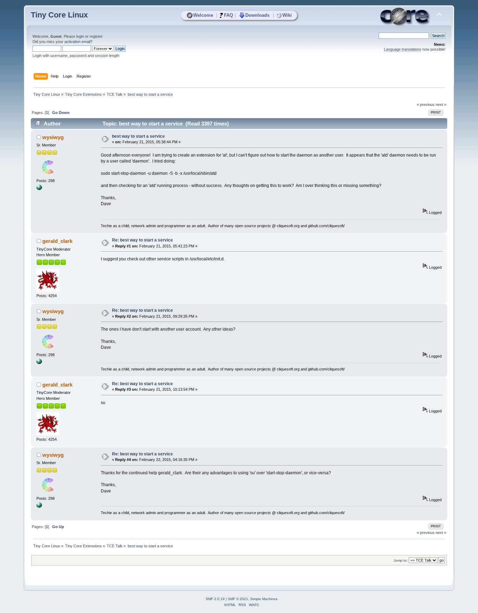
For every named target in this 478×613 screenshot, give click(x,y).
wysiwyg (53, 137)
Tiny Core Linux (59, 14)
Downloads (257, 15)
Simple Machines (263, 599)
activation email (77, 41)
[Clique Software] (39, 189)
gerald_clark (57, 241)
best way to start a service (138, 136)
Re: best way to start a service (142, 240)
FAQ (228, 15)
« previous (426, 104)
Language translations (402, 49)
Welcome (203, 15)
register (96, 36)
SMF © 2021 (238, 599)
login (80, 36)
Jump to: (401, 560)
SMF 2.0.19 (215, 599)
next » (441, 104)
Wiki (287, 15)
